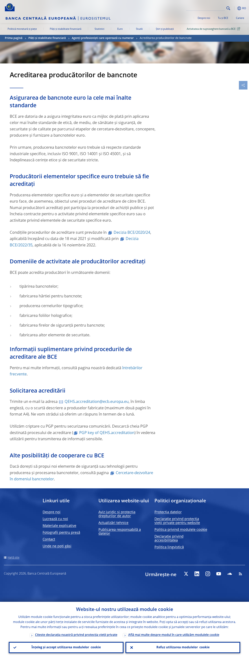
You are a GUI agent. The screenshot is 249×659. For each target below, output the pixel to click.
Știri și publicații (165, 29)
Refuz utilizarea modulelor (183, 647)
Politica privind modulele (180, 530)
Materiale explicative (59, 526)
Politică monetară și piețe (22, 29)
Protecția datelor (168, 512)
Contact (49, 539)
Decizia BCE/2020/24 (132, 233)
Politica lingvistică (169, 547)
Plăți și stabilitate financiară (65, 29)
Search (228, 8)
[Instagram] (207, 573)
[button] (234, 8)
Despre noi (204, 18)
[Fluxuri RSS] (240, 573)
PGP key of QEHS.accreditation (106, 433)
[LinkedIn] (197, 573)
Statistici (99, 29)
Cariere (240, 18)
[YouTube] (218, 573)
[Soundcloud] (229, 573)
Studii (139, 29)
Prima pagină (13, 38)
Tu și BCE (223, 18)
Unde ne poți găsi (57, 546)
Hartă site (13, 557)
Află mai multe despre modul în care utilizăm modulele (173, 635)
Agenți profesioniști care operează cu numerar (103, 38)
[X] (186, 573)
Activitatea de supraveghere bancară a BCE (211, 29)
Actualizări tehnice (113, 523)
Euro (120, 29)
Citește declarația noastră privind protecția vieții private (76, 635)
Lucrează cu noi (55, 519)
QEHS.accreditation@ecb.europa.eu (97, 402)
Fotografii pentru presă (61, 532)
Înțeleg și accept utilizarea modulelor (66, 647)
